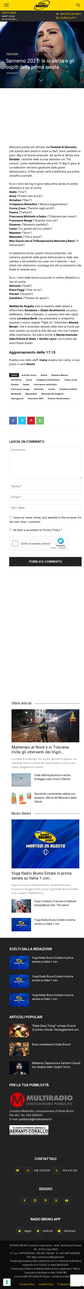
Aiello (44, 375)
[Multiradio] (41, 1107)
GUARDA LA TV (68, 18)
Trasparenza (64, 1284)
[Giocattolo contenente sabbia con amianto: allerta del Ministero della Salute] (21, 798)
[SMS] (17, 1170)
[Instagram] (35, 1200)
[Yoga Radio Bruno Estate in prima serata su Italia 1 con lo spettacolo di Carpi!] (45, 843)
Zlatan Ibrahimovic (59, 398)
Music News (12, 54)
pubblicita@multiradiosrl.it (35, 1119)
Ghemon (39, 389)
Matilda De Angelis (52, 393)
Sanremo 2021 (35, 398)
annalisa (16, 379)
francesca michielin (45, 384)
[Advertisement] (45, 116)
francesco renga (20, 389)
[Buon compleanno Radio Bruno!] (19, 1049)
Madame (16, 393)
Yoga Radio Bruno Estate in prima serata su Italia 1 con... (41, 875)
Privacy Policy (51, 530)
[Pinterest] (31, 420)
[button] (78, 5)
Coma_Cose (70, 379)
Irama (51, 389)
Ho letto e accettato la (37, 530)
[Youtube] (67, 1201)
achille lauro (28, 375)
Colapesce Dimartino (48, 379)
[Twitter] (22, 420)
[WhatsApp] (40, 420)
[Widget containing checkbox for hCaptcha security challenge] (38, 543)
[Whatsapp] (28, 1170)
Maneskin (31, 393)
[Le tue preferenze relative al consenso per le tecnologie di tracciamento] (7, 1282)
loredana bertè (68, 389)
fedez (26, 384)
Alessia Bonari (60, 375)
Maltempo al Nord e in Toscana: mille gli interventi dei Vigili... (40, 749)
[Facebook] (13, 420)
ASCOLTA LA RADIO (70, 14)
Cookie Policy (45, 1284)
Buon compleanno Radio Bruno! (51, 1044)
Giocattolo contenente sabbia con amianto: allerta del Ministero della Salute (55, 797)
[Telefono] (57, 1170)
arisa (29, 379)
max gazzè (17, 398)
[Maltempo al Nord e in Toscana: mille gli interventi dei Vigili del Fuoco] (45, 725)
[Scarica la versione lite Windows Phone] (59, 1231)
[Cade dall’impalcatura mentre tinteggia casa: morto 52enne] (21, 780)
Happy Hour (8, 16)
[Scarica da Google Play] (38, 1231)
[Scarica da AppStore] (20, 1231)
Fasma (15, 384)
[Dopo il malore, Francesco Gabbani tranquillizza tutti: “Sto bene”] (21, 906)
